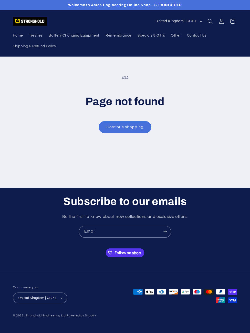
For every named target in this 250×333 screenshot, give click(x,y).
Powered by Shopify (81, 315)
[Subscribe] (165, 232)
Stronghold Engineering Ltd (45, 315)
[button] (210, 21)
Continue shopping (125, 127)
